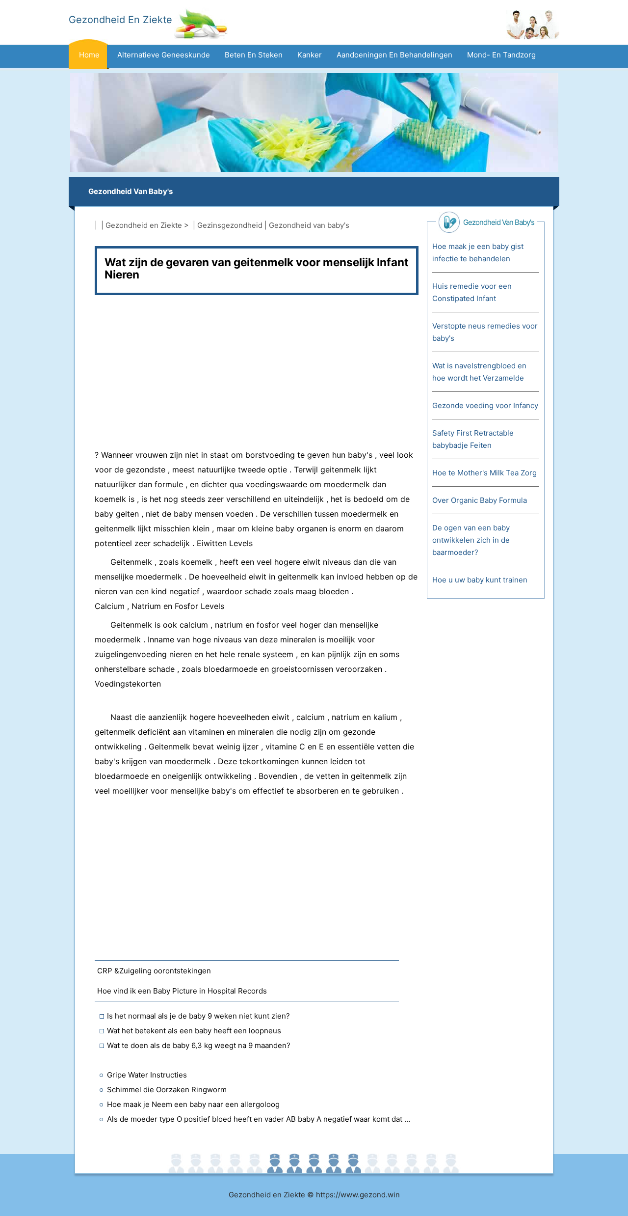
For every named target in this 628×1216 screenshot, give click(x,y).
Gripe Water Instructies (147, 1074)
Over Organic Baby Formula (479, 500)
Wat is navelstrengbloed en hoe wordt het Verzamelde (479, 372)
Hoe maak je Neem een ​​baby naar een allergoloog (193, 1104)
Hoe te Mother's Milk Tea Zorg (484, 472)
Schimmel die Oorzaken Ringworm (167, 1089)
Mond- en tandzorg (501, 54)
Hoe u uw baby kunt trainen (479, 579)
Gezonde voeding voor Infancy (485, 405)
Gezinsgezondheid (229, 225)
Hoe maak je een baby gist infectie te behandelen (477, 252)
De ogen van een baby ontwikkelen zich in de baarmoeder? (471, 540)
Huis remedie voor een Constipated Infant (472, 292)
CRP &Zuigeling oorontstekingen (154, 970)
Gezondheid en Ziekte (143, 225)
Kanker (309, 54)
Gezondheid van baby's (130, 191)
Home (89, 54)
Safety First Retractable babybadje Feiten (473, 439)
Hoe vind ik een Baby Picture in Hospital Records (182, 990)
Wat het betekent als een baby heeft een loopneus (194, 1030)
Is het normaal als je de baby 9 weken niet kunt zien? (198, 1016)
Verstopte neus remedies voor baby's (485, 332)
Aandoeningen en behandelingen (394, 54)
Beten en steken (254, 54)
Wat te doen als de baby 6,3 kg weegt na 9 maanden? (198, 1045)
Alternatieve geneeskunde (163, 54)
